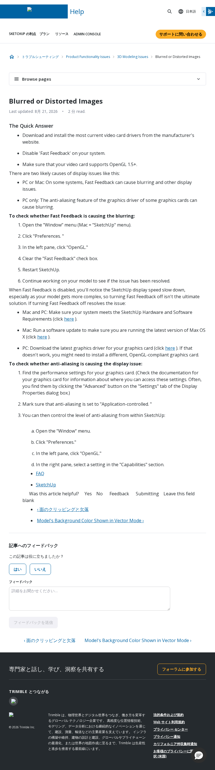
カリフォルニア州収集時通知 (175, 743)
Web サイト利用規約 (169, 722)
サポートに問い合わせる (180, 34)
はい (18, 569)
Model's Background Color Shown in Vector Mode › (90, 520)
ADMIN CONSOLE (87, 34)
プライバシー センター (170, 729)
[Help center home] (12, 57)
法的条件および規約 (168, 714)
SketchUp (46, 485)
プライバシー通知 (166, 736)
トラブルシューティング (40, 56)
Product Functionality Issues (88, 56)
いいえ (40, 569)
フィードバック (20, 581)
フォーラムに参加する (181, 669)
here (69, 319)
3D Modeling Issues (132, 56)
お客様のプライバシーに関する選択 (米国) (178, 754)
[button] (199, 755)
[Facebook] (13, 701)
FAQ (40, 473)
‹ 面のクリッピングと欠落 (63, 509)
